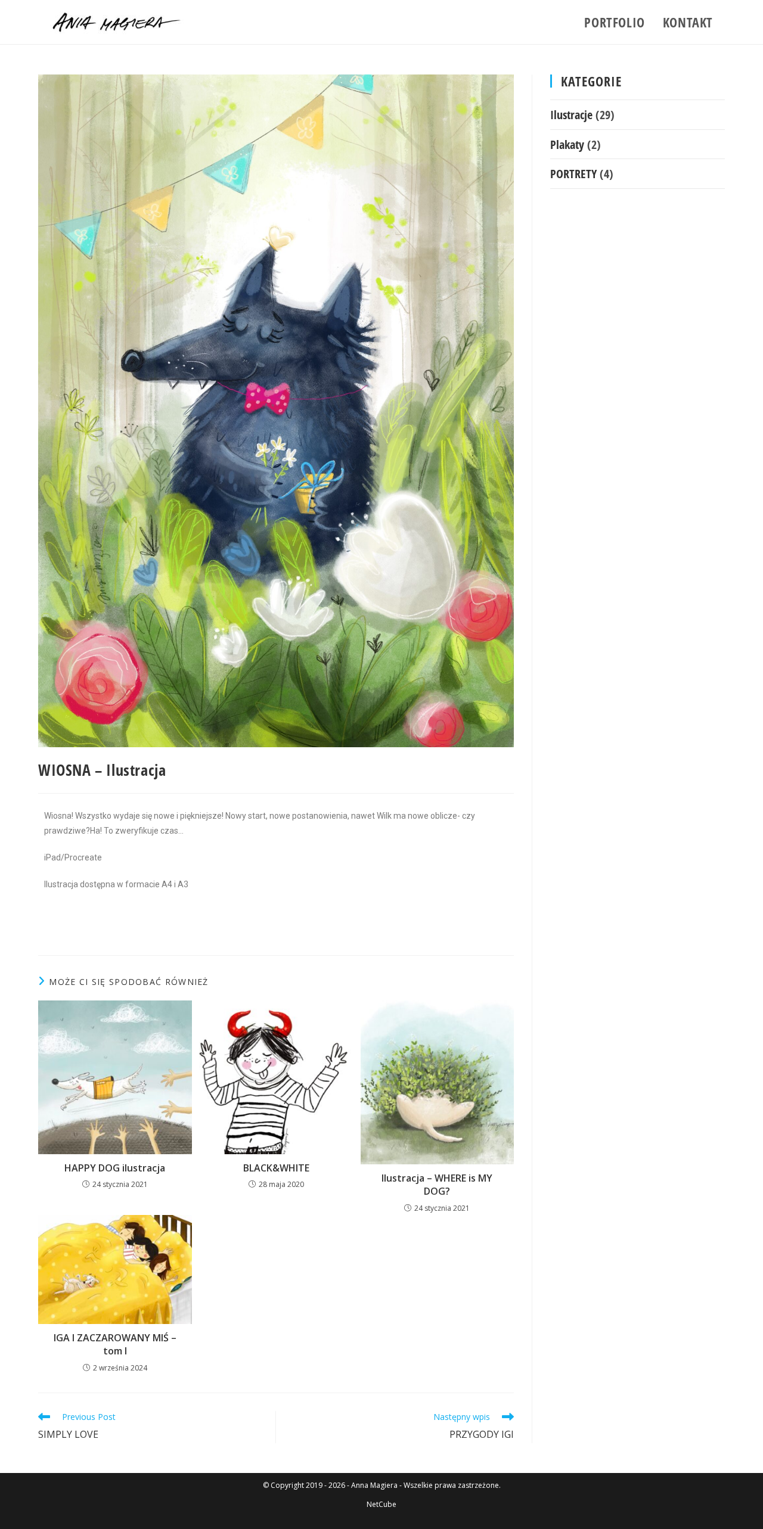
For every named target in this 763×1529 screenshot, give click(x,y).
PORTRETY (573, 173)
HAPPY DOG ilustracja (114, 1167)
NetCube (381, 1504)
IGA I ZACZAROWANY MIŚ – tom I (115, 1344)
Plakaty (567, 144)
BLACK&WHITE (276, 1167)
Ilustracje (571, 114)
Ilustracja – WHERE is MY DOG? (437, 1184)
